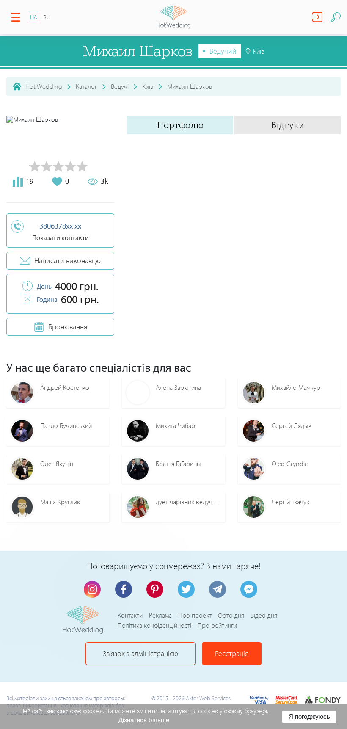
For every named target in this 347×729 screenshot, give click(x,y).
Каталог (86, 86)
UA (33, 17)
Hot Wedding (43, 86)
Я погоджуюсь (309, 716)
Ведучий (223, 51)
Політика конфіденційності (154, 625)
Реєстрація (231, 653)
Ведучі (120, 86)
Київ (148, 86)
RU (46, 17)
